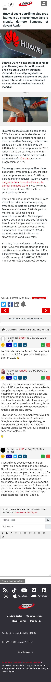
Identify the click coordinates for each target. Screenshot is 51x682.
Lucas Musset (38, 298)
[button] (2, 533)
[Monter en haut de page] (25, 345)
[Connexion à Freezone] (44, 3)
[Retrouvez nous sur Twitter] (34, 590)
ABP (22, 449)
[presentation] (2, 533)
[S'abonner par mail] (24, 305)
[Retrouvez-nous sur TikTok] (14, 590)
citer (9, 345)
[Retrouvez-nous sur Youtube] (24, 590)
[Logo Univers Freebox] (25, 3)
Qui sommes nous (34, 616)
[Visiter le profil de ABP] (2, 449)
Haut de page (24, 652)
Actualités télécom (31, 662)
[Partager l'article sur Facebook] (11, 305)
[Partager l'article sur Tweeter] (4, 305)
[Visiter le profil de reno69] (2, 371)
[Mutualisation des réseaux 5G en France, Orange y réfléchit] (5, 310)
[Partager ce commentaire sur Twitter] (15, 345)
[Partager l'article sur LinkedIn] (17, 305)
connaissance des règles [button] (25, 512)
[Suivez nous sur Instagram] (6, 596)
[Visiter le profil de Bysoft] (2, 338)
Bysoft (23, 337)
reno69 (23, 370)
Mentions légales (14, 616)
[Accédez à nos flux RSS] (5, 590)
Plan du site (35, 621)
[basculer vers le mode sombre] (10, 4)
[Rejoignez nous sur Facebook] (44, 590)
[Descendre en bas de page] (20, 345)
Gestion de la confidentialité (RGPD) (19, 633)
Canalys (25, 158)
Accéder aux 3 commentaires (25, 318)
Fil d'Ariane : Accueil (11, 662)
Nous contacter (19, 621)
